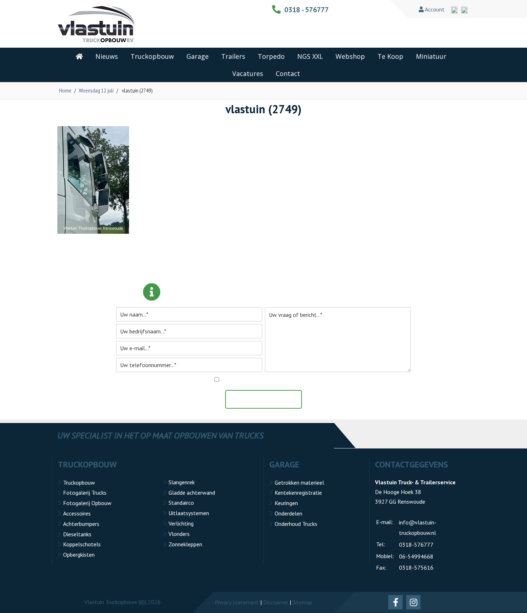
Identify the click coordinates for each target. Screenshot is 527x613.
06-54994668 (416, 556)
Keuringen (286, 503)
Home (65, 90)
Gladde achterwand (191, 492)
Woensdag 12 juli (96, 90)
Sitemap (302, 602)
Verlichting (181, 523)
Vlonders (179, 533)
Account (434, 9)
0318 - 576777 (306, 9)
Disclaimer (275, 602)
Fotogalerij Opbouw (87, 503)
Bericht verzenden (267, 399)
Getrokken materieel (299, 482)
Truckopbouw (79, 482)
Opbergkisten (79, 554)
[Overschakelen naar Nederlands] (464, 10)
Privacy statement (237, 602)
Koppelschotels (82, 544)
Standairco (181, 502)
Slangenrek (181, 482)
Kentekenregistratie (298, 492)
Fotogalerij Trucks (84, 492)
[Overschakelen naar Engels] (454, 10)
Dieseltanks (77, 534)
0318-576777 (416, 544)
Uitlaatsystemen (188, 513)
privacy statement (298, 379)
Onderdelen (288, 513)
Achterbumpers (81, 523)
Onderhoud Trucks (296, 523)
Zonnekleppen (185, 544)
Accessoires (77, 513)
